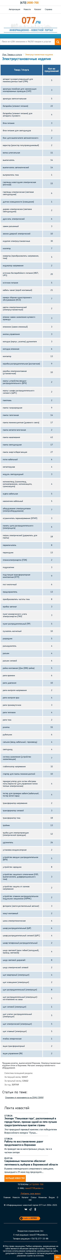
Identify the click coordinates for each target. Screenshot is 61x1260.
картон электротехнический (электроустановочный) (15, 308)
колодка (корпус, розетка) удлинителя (20, 342)
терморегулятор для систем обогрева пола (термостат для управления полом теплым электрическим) (20, 783)
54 (51, 160)
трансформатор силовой (13, 811)
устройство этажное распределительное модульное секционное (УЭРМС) (20, 897)
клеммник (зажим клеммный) (15, 327)
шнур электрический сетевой (15, 968)
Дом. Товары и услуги (12, 55)
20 (51, 274)
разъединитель (9, 646)
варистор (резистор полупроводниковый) (21, 145)
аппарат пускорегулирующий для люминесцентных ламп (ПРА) (18, 80)
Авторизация (14, 9)
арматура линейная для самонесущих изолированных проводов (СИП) (19, 90)
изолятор (7, 249)
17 (51, 423)
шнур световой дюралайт (14, 960)
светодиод (8, 749)
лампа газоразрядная (12, 408)
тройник (6, 825)
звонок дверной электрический (16, 234)
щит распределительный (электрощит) (20, 990)
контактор (7, 356)
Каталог (37, 9)
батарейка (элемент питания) (15, 106)
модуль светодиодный (13, 474)
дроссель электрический (14, 219)
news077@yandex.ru (34, 1188)
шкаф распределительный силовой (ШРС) (21, 936)
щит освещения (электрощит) (16, 982)
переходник (8, 553)
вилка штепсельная (11, 153)
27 (51, 452)
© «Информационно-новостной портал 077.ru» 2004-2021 (30, 1205)
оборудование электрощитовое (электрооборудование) (17, 510)
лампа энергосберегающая (15, 452)
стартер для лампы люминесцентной (19, 774)
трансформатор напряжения (15, 803)
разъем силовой (10, 661)
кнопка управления (11, 334)
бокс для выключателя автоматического (20, 138)
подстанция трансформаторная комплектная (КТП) (16, 576)
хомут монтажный (10, 913)
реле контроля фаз (11, 698)
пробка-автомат (10, 607)
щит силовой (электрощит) (14, 1007)
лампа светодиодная (12, 445)
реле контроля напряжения (15, 690)
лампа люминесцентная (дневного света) (21, 423)
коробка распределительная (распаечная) (21, 364)
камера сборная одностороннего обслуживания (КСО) (17, 299)
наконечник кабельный (13, 501)
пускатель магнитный (12, 631)
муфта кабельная (10, 494)
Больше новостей (15, 1178)
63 (51, 437)
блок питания (8, 123)
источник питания (10, 283)
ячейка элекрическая (12, 1039)
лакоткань (7, 400)
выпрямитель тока (11, 175)
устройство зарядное (12, 867)
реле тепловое (9, 712)
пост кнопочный (10, 585)
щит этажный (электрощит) (15, 1031)
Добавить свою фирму (31, 1194)
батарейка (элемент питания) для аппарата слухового (17, 114)
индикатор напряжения (13, 266)
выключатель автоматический (16, 168)
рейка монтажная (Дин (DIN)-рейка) (18, 668)
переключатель (9, 545)
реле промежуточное (12, 705)
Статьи (33, 1197)
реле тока (7, 720)
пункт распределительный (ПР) (16, 624)
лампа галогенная (11, 415)
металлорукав (9, 467)
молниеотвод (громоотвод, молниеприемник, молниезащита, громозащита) (17, 484)
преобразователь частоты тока (16, 599)
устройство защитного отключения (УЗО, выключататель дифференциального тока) (21, 876)
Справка (48, 9)
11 (51, 153)
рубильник (7, 735)
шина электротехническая (14, 921)
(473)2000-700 (36, 1184)
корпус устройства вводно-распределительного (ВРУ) (15, 382)
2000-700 (29, 3)
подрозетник (8, 567)
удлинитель (8, 843)
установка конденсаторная (15, 850)
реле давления (9, 683)
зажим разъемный (11, 226)
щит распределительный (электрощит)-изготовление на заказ (20, 998)
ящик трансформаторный (14, 1046)
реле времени (9, 676)
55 (51, 727)
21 (51, 290)
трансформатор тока (11, 818)
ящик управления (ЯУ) (13, 1054)
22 (51, 106)
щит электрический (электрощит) (17, 1024)
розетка (6, 727)
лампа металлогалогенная (14, 430)
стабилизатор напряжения (14, 767)
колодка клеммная (11, 349)
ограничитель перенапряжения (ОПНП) (20, 518)
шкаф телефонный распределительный (20, 943)
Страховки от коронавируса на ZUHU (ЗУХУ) (24, 1098)
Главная (7, 1197)
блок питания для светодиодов (17, 131)
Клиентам (42, 1197)
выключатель (9, 160)
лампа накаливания (11, 437)
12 (51, 834)
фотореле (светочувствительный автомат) (21, 906)
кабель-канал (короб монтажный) (17, 290)
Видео (52, 1197)
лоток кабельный (10, 460)
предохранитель (10, 592)
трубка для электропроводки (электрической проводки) (16, 834)
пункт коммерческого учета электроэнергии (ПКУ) (15, 615)
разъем (6, 653)
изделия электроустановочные (16, 241)
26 (51, 843)
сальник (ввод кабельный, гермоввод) (20, 742)
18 (51, 537)
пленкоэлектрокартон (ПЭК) (15, 560)
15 (51, 183)
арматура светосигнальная (14, 99)
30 (51, 241)
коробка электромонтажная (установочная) (15, 372)
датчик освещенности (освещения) (18, 202)
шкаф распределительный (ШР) (17, 928)
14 (51, 168)
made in (30, 1218)
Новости (27, 9)
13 (51, 356)
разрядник (7, 639)
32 (51, 767)
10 (51, 234)
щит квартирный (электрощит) (16, 975)
